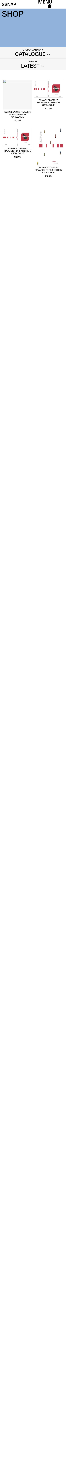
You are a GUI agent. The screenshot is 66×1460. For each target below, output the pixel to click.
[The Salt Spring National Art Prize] (9, 4)
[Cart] (49, 6)
